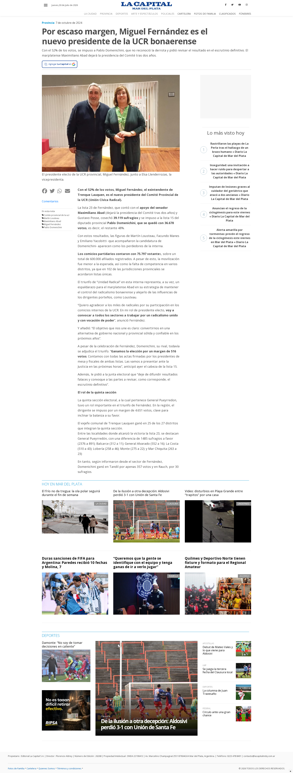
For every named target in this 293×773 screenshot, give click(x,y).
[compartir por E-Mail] (68, 191)
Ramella (173, 575)
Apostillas (208, 643)
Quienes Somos (46, 768)
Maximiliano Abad (52, 221)
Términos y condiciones (69, 768)
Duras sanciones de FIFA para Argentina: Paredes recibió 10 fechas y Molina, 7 (74, 562)
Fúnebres (245, 13)
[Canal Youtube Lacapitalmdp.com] (240, 5)
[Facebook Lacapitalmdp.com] (225, 5)
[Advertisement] (225, 96)
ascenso (244, 575)
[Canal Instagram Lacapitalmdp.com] (246, 5)
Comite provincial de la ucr (57, 215)
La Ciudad (90, 13)
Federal (207, 708)
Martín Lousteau (51, 218)
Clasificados (227, 13)
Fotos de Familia (205, 13)
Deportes (122, 13)
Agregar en (60, 64)
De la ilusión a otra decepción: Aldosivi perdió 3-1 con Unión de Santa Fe (141, 493)
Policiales (167, 13)
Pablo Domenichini (53, 227)
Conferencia (82, 653)
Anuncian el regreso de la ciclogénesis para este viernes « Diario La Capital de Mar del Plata (226, 214)
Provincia (106, 13)
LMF (204, 665)
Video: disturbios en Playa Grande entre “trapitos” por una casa (214, 493)
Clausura (105, 716)
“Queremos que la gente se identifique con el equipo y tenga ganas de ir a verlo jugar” (142, 562)
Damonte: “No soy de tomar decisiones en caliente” (62, 644)
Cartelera (184, 13)
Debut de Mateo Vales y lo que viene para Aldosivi (218, 650)
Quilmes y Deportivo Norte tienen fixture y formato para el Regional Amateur (215, 562)
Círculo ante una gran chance (216, 713)
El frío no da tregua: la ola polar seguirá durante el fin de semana (71, 493)
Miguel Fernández (52, 224)
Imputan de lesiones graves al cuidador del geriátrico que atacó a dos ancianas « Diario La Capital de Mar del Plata (226, 193)
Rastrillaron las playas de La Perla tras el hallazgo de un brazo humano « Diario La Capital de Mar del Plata (226, 150)
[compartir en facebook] (46, 191)
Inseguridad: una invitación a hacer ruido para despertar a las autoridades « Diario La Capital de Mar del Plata (226, 171)
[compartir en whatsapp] (61, 191)
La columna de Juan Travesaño (215, 692)
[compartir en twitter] (53, 191)
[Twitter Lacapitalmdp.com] (232, 5)
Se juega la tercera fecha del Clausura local (217, 670)
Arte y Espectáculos (144, 13)
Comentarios (50, 201)
